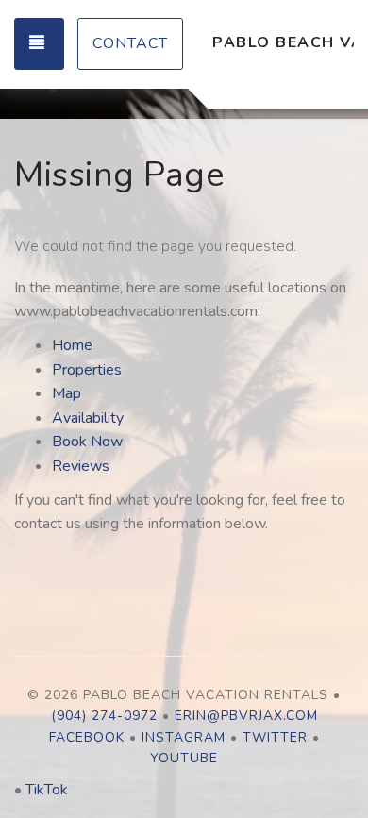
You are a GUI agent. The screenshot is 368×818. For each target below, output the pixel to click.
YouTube (184, 758)
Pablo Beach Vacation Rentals (283, 42)
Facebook (87, 737)
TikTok (46, 789)
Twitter (275, 737)
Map (66, 393)
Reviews (80, 466)
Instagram (184, 737)
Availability (88, 418)
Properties (87, 369)
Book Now (87, 441)
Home (72, 345)
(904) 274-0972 (104, 716)
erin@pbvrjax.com (246, 716)
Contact (130, 43)
